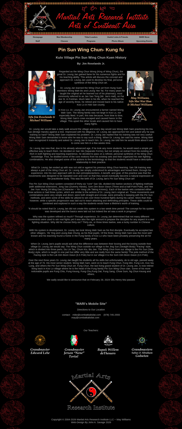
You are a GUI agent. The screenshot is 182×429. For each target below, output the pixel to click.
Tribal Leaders (91, 37)
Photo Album (118, 41)
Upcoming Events (144, 41)
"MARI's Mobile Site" (91, 303)
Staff (38, 41)
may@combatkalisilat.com (85, 317)
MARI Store (144, 37)
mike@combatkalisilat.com (86, 314)
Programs (91, 41)
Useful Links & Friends (117, 37)
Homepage (38, 37)
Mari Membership (64, 37)
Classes (64, 41)
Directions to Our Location (91, 309)
